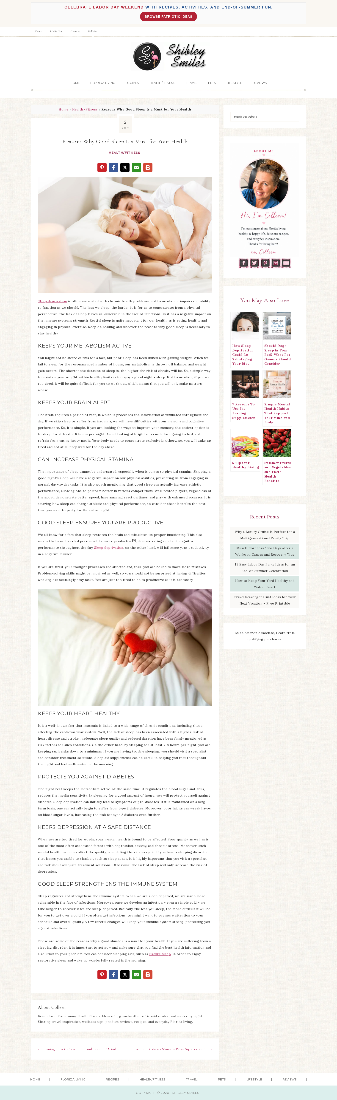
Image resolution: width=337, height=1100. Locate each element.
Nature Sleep (160, 954)
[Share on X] (125, 167)
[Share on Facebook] (113, 167)
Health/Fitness (85, 109)
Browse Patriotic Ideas (168, 16)
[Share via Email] (136, 167)
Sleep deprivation (52, 301)
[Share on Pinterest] (102, 167)
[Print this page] (147, 167)
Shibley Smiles (168, 56)
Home (63, 109)
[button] (44, 183)
